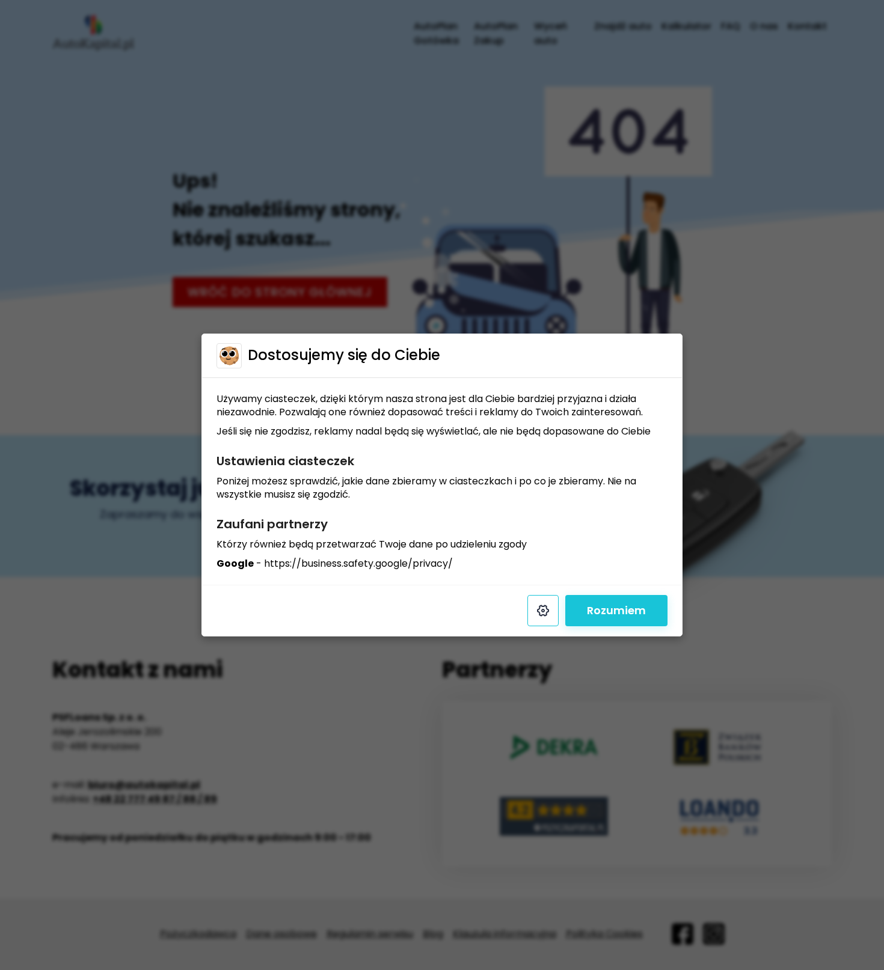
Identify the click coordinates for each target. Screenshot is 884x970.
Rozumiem (616, 610)
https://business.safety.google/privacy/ (358, 563)
